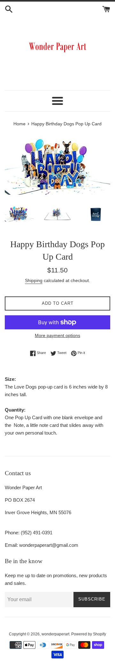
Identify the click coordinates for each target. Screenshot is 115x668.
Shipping (33, 280)
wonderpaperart (55, 634)
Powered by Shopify (88, 634)
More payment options (57, 335)
